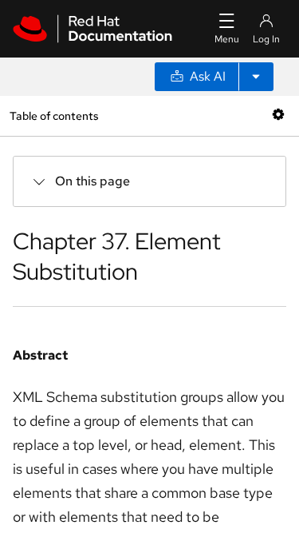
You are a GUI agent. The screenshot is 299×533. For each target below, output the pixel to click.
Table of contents (54, 115)
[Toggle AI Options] (255, 76)
